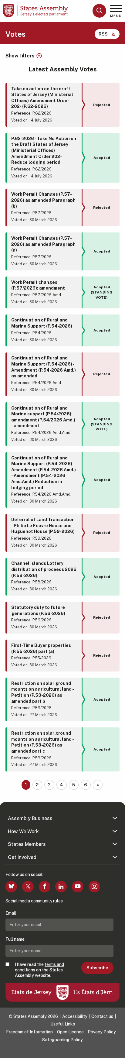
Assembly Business (30, 818)
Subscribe (97, 967)
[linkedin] (61, 886)
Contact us (102, 1016)
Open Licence (70, 1031)
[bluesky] (11, 886)
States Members (27, 844)
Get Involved (22, 857)
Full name (15, 939)
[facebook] (44, 886)
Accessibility (74, 1016)
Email (10, 913)
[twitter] (28, 886)
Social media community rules (34, 900)
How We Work (23, 831)
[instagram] (94, 886)
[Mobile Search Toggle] (99, 11)
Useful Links (62, 1024)
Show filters (20, 55)
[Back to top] (117, 1050)
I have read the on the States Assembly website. (39, 970)
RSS (103, 33)
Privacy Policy (102, 1031)
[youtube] (77, 886)
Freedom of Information (29, 1031)
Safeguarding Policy (62, 1039)
